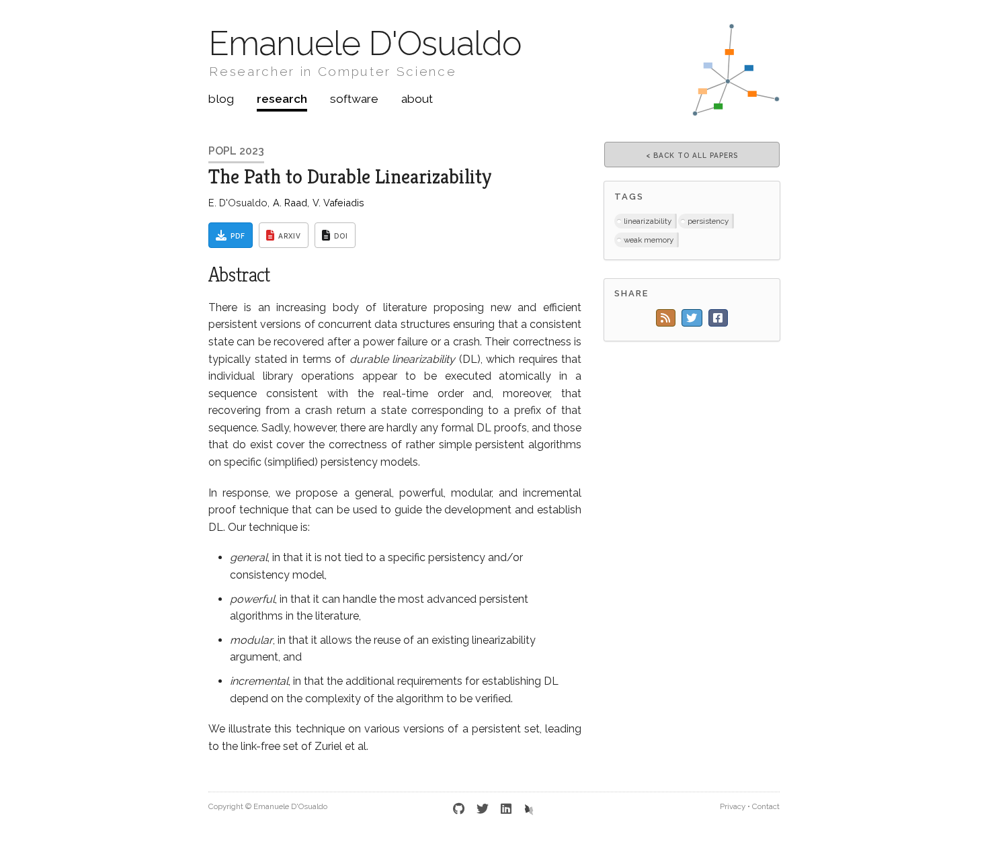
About (417, 99)
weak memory (648, 240)
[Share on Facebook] (718, 318)
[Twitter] (483, 809)
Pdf (238, 236)
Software (354, 99)
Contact (766, 806)
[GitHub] (459, 809)
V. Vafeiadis (338, 202)
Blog (221, 99)
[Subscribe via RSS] (665, 318)
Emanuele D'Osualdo (365, 43)
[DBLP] (529, 809)
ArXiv (289, 236)
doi (341, 236)
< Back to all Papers (692, 155)
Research (282, 99)
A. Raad (290, 202)
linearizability (647, 221)
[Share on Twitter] (692, 318)
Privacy (732, 806)
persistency (708, 221)
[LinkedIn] (506, 809)
